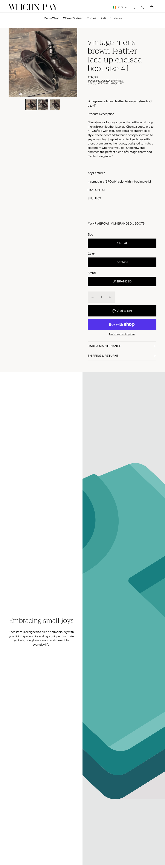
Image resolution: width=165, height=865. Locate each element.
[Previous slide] (12, 62)
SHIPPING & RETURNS (103, 356)
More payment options (122, 334)
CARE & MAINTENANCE (104, 346)
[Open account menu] (142, 7)
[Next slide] (73, 62)
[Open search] (133, 7)
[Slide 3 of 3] (55, 104)
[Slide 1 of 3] (31, 104)
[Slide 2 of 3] (43, 104)
